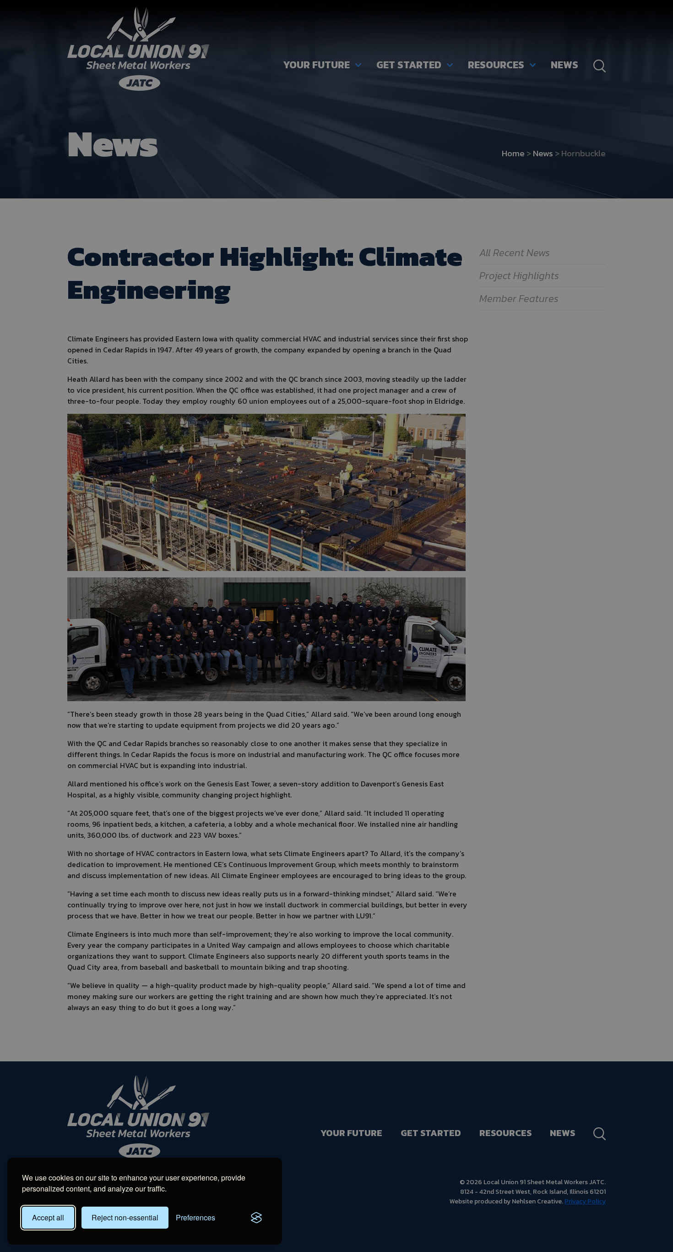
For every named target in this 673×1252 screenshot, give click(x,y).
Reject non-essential (125, 1217)
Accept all (48, 1217)
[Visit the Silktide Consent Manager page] (256, 1218)
